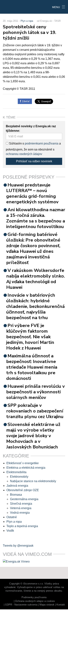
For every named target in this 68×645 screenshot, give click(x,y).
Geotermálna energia (24, 499)
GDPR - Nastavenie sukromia (21, 604)
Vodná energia (20, 512)
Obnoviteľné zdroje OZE (22, 490)
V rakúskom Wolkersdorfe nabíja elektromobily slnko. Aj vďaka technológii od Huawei (35, 279)
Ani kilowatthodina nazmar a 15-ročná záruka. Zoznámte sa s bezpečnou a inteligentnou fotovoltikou (35, 218)
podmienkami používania (41, 143)
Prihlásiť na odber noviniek (34, 161)
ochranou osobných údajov (24, 154)
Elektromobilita (16, 472)
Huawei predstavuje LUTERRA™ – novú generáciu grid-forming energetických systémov (32, 193)
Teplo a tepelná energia (22, 526)
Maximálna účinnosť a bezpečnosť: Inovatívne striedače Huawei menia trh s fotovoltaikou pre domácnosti (31, 367)
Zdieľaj (12, 6)
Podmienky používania (34, 597)
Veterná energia (20, 508)
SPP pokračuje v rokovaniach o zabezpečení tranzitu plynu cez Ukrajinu (34, 411)
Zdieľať (25, 101)
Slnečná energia (21, 503)
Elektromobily (19, 476)
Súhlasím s (16, 143)
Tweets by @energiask (18, 545)
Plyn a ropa (27, 20)
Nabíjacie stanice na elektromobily (33, 481)
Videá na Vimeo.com (27, 554)
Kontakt (60, 604)
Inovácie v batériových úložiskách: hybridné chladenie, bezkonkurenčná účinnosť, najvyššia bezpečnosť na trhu (35, 306)
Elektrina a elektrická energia (25, 467)
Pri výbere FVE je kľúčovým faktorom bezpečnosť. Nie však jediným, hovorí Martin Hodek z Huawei (30, 337)
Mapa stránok (46, 604)
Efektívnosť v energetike (22, 463)
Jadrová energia (17, 485)
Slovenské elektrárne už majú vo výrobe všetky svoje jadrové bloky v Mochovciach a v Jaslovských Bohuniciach (33, 436)
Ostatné (11, 517)
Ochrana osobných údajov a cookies (35, 601)
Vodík (10, 530)
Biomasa (16, 494)
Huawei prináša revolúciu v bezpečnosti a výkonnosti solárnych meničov (35, 391)
